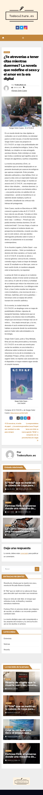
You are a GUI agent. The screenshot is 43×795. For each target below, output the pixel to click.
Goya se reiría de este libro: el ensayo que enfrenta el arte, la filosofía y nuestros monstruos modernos (20, 601)
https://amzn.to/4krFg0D (19, 413)
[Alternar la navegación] (23, 38)
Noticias (6, 52)
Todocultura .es (20, 85)
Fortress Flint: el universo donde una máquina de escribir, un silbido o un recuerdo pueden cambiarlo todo (21, 611)
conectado (24, 553)
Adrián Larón (12, 689)
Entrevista (7, 638)
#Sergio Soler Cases (19, 91)
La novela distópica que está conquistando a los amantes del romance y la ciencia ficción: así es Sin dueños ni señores (21, 621)
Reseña (7, 650)
